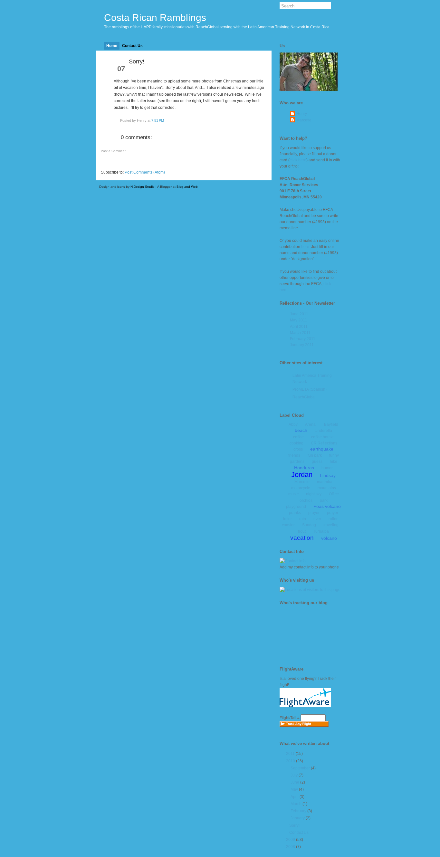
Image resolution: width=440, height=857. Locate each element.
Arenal (311, 424)
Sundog (309, 525)
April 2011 (299, 326)
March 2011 (300, 332)
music (293, 494)
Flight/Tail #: (290, 718)
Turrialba (321, 531)
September (300, 768)
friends (294, 455)
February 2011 (302, 339)
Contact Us (132, 45)
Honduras (304, 467)
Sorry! (136, 61)
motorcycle (300, 488)
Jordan (301, 475)
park (324, 500)
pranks (295, 512)
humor (327, 468)
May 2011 (298, 320)
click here (298, 160)
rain (302, 519)
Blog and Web (187, 186)
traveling (331, 525)
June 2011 (299, 314)
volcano (329, 538)
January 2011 (302, 345)
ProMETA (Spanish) (309, 389)
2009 (290, 839)
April (295, 797)
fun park (315, 455)
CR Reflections (324, 443)
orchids (306, 500)
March (296, 804)
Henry (301, 113)
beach (301, 430)
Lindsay (328, 475)
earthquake (321, 449)
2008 (290, 846)
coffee (298, 437)
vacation (302, 537)
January (298, 818)
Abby (293, 424)
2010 (290, 761)
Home (111, 45)
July (294, 775)
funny (334, 455)
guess (317, 461)
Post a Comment (113, 151)
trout (302, 531)
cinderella (323, 430)
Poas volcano (327, 506)
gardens (297, 461)
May (294, 789)
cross (298, 449)
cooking (296, 443)
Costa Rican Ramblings (155, 17)
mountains (327, 488)
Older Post (251, 161)
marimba (324, 482)
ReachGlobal (304, 397)
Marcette (303, 120)
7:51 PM (157, 120)
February (298, 811)
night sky (313, 494)
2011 (290, 753)
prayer (314, 512)
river (317, 519)
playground (296, 506)
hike (333, 461)
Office (334, 494)
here (305, 246)
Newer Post (117, 161)
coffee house (322, 437)
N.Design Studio (142, 186)
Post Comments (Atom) (145, 172)
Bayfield (331, 424)
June (295, 782)
